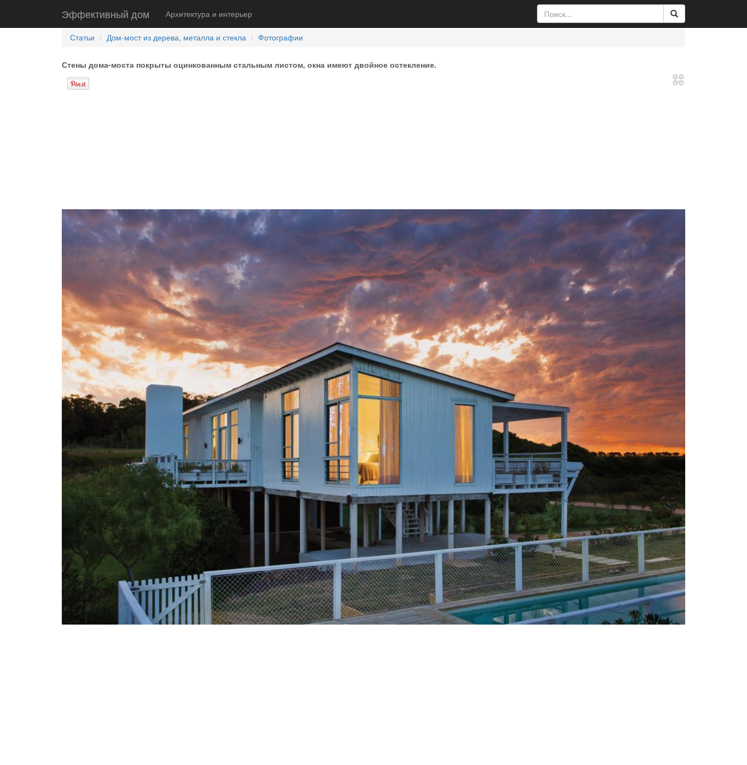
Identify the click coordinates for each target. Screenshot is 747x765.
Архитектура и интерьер (209, 13)
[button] (678, 79)
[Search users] (674, 13)
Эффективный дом (105, 14)
